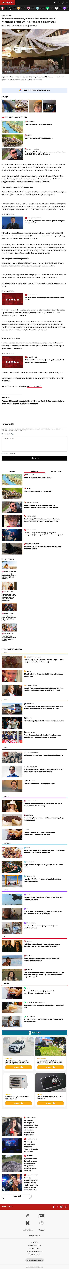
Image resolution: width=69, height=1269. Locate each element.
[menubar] (62, 2)
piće (44, 236)
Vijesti (6, 8)
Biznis (59, 8)
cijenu (9, 176)
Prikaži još (17, 1196)
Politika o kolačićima (34, 1254)
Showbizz (23, 8)
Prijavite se (34, 458)
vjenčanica (14, 263)
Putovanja (42, 8)
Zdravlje (51, 8)
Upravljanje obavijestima (35, 1260)
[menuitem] (62, 2)
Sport (14, 8)
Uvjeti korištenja (34, 1248)
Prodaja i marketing (34, 1245)
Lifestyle (32, 8)
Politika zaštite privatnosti (34, 1251)
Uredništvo (34, 1242)
